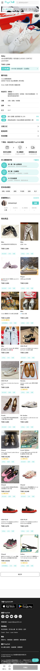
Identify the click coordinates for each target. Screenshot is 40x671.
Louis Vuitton (14, 632)
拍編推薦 (13, 647)
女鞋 (9, 100)
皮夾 (24, 629)
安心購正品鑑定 (5, 647)
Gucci (7, 632)
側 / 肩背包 (19, 629)
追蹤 (35, 203)
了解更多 (36, 160)
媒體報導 (19, 647)
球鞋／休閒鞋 (16, 100)
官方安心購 (12, 629)
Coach (3, 632)
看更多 (20, 574)
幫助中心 (3, 639)
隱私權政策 (23, 639)
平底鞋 (22, 191)
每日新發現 (4, 629)
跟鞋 (15, 191)
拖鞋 (29, 191)
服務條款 (16, 639)
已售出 (25, 667)
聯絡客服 (9, 639)
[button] (6, 209)
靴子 (35, 191)
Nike (9, 105)
